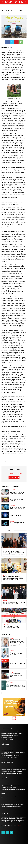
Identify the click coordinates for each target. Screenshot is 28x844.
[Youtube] (18, 477)
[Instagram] (12, 477)
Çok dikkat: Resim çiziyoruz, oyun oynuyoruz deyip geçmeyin (11, 773)
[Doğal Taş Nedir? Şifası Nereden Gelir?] (5, 523)
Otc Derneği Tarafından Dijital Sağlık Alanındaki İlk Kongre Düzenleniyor (13, 578)
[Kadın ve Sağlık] (8, 473)
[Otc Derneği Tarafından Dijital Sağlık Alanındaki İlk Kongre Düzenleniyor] (14, 565)
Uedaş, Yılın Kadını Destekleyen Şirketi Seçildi (16, 675)
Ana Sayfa (4, 7)
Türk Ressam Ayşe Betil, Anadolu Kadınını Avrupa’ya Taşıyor (11, 771)
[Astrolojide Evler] (5, 515)
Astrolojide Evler (15, 515)
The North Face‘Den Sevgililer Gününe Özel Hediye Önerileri (11, 806)
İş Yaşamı (12, 638)
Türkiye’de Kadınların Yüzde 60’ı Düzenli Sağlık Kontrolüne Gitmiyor (13, 789)
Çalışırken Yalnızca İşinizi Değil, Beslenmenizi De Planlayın (18, 653)
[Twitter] (12, 42)
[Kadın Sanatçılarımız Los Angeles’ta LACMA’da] (5, 664)
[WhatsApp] (21, 42)
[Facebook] (7, 42)
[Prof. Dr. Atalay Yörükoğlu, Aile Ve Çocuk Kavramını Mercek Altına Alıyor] (5, 685)
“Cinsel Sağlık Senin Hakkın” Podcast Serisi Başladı (10, 731)
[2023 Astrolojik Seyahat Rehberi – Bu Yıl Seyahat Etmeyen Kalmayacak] (5, 492)
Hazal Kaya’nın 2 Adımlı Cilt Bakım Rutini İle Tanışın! (10, 755)
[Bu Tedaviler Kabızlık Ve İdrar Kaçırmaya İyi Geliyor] (14, 591)
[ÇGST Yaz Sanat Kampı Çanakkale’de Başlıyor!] (14, 615)
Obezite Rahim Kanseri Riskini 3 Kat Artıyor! (8, 787)
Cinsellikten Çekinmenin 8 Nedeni (7, 739)
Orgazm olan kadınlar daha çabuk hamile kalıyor (9, 735)
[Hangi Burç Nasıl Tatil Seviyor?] (5, 499)
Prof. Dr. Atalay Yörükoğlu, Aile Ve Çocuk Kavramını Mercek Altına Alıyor (13, 769)
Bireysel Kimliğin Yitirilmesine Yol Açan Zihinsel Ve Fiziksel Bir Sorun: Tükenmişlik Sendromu (17, 642)
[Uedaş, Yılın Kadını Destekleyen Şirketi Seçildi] (5, 674)
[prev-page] (2, 693)
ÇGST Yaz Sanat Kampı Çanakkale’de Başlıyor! (11, 627)
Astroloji (13, 7)
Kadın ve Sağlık (16, 473)
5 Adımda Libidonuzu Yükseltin (6, 737)
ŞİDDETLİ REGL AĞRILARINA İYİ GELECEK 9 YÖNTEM (11, 733)
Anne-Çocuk (6, 624)
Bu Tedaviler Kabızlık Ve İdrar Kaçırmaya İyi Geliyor (14, 603)
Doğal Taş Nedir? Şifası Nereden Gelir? (17, 523)
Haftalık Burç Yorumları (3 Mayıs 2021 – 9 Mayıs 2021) (17, 508)
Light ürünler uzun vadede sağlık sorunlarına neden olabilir (11, 785)
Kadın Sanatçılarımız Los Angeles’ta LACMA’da (9, 767)
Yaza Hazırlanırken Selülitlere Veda (7, 750)
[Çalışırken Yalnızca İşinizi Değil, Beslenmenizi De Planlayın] (5, 653)
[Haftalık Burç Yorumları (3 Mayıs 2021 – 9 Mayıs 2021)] (5, 507)
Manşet (11, 497)
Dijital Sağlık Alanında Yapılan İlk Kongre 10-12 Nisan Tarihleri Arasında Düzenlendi (14, 553)
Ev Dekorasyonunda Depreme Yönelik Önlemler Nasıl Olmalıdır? (12, 802)
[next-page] (5, 693)
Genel (4, 549)
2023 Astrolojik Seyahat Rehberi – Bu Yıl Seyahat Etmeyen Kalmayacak (17, 492)
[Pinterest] (16, 42)
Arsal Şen (12, 514)
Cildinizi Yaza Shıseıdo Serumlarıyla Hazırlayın (9, 757)
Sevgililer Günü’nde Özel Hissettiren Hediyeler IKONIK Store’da (12, 804)
